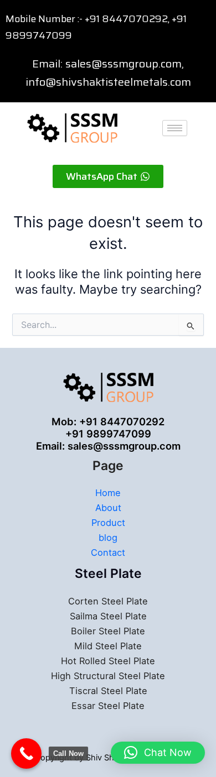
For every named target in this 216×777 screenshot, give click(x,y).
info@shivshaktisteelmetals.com (108, 82)
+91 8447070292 (126, 19)
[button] (158, 753)
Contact (108, 552)
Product (108, 522)
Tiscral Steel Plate (108, 690)
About (108, 507)
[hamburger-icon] (174, 128)
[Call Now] (26, 753)
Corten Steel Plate (108, 601)
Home (108, 492)
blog (108, 537)
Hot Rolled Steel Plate (108, 660)
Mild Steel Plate (108, 645)
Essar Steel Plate (108, 705)
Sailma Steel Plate (108, 616)
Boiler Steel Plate (108, 631)
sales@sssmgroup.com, (124, 63)
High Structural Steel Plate (108, 675)
